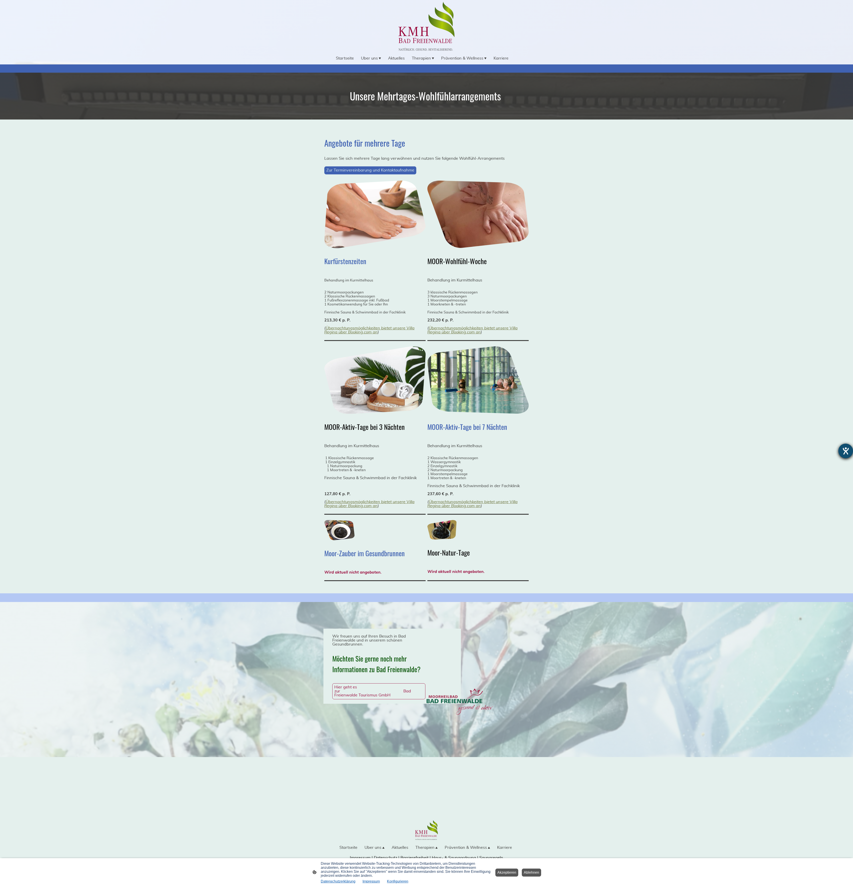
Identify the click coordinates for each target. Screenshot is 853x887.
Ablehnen (531, 872)
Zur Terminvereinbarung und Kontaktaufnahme (370, 170)
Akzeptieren (506, 872)
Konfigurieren (397, 881)
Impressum (371, 881)
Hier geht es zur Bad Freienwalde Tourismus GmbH (372, 691)
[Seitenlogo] (426, 26)
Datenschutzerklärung (338, 881)
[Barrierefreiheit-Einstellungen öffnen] (845, 451)
